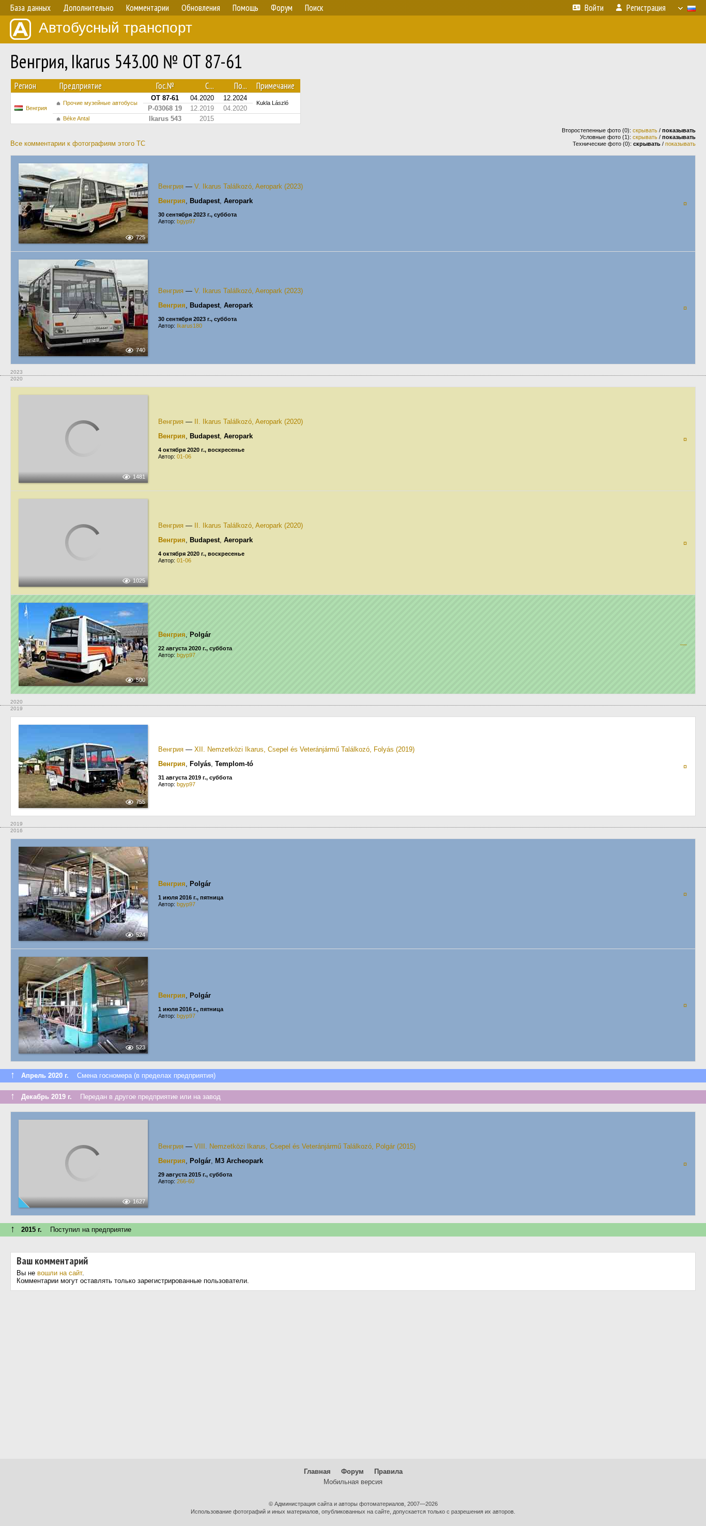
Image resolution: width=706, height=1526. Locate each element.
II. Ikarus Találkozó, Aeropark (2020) (248, 421)
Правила (388, 1471)
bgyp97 (186, 221)
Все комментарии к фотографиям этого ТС (77, 143)
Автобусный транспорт (115, 28)
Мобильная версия (353, 1482)
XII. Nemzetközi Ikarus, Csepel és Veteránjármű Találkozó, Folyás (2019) (304, 749)
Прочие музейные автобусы (100, 103)
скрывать (645, 130)
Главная (317, 1471)
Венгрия (36, 108)
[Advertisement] (353, 1378)
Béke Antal (76, 118)
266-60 (185, 1181)
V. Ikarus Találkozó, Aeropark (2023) (248, 186)
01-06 (184, 456)
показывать (680, 144)
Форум (352, 1471)
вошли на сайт (59, 1273)
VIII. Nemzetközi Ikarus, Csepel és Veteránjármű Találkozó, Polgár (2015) (305, 1146)
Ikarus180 (189, 326)
